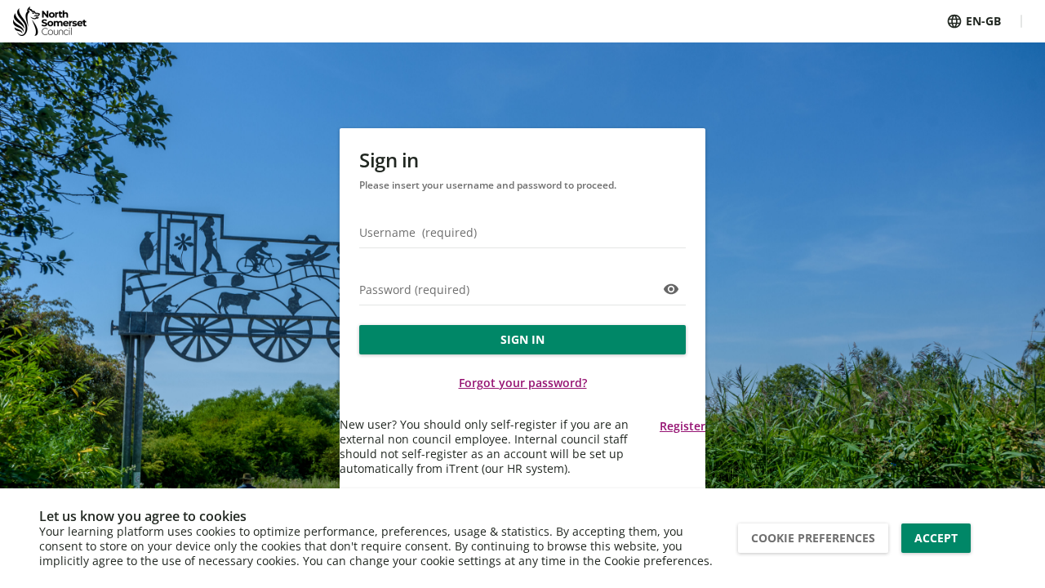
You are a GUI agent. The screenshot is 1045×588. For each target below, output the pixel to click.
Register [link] (682, 426)
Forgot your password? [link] (523, 382)
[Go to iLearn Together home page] (50, 21)
